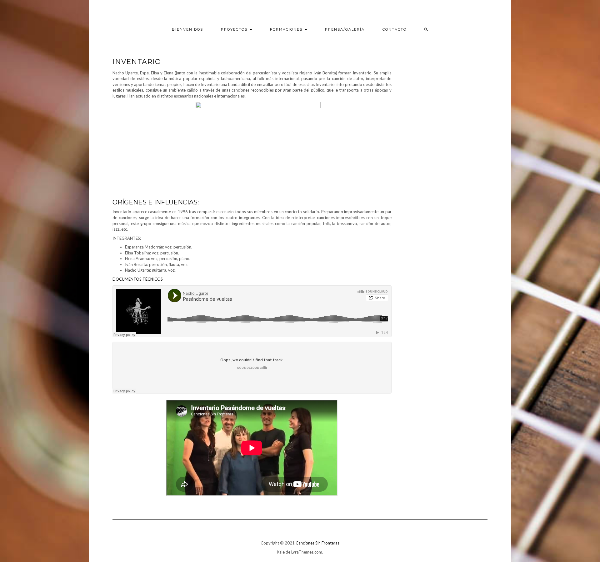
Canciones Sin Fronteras (317, 542)
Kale (281, 551)
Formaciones (287, 29)
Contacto (394, 29)
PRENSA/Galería (345, 29)
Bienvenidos (187, 29)
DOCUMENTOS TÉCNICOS (137, 279)
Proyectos (235, 29)
